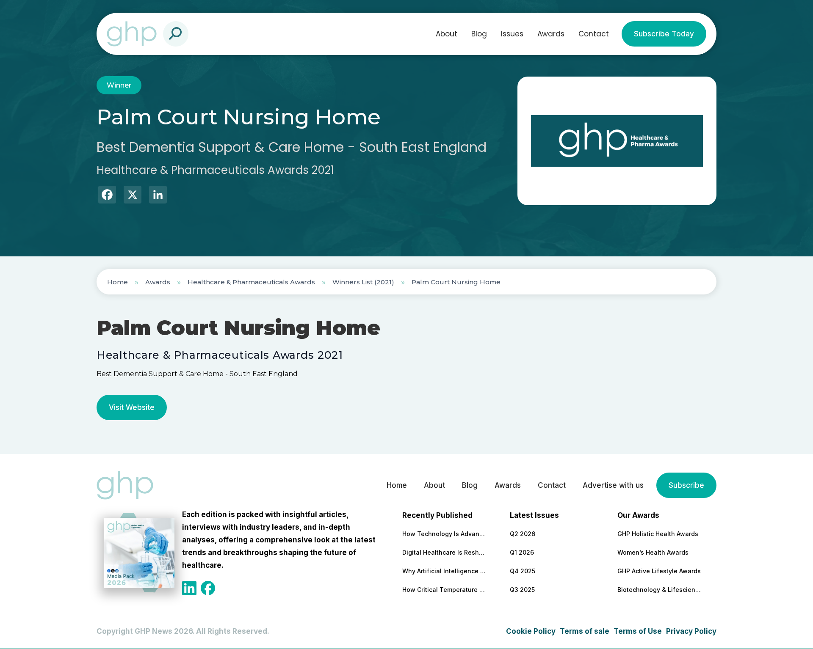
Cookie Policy (531, 631)
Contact (593, 34)
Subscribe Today (664, 34)
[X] (132, 196)
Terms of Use (638, 631)
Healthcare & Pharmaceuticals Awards (251, 282)
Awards (550, 34)
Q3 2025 (522, 589)
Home (117, 282)
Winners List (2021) (363, 282)
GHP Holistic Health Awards (657, 533)
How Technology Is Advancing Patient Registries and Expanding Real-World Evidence (444, 533)
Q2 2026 (522, 533)
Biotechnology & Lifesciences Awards (659, 589)
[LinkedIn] (158, 196)
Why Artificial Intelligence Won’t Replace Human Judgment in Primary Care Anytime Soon (444, 571)
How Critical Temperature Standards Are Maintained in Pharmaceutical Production (444, 589)
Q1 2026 (522, 552)
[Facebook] (107, 196)
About (446, 34)
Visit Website (132, 407)
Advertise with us (613, 485)
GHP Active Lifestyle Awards (659, 571)
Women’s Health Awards (653, 552)
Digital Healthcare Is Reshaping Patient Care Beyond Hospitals (444, 552)
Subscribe (686, 485)
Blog (479, 34)
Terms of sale (584, 631)
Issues (512, 34)
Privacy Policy (691, 631)
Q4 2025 (522, 571)
